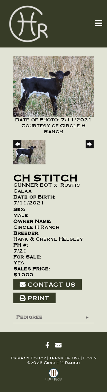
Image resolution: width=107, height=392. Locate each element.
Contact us (50, 284)
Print (37, 298)
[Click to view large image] (53, 85)
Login (89, 358)
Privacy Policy (28, 358)
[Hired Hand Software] (53, 377)
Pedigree (29, 317)
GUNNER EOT (32, 185)
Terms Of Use (64, 358)
